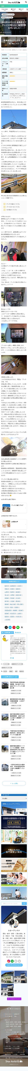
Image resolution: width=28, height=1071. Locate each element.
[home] (13, 658)
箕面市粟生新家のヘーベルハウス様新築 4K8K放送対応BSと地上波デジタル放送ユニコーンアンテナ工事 (17, 749)
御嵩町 (15, 610)
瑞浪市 (7, 616)
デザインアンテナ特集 (11, 1032)
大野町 (12, 595)
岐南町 (18, 592)
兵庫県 (7, 1026)
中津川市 (18, 616)
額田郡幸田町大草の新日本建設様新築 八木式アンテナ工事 (17, 701)
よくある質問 (16, 1048)
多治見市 (13, 613)
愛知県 (7, 1022)
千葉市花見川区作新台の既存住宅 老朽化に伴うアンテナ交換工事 (17, 732)
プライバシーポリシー (10, 1052)
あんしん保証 (16, 1046)
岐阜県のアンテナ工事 (7, 667)
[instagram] (11, 658)
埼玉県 (7, 1024)
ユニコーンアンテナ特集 (11, 1034)
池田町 (7, 598)
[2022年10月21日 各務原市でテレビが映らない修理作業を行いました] (10, 627)
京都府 (11, 1026)
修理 (16, 671)
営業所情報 (22, 1054)
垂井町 (18, 601)
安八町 (7, 595)
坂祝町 (7, 613)
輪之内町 (13, 604)
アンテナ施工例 (8, 1016)
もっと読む (15, 783)
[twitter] (6, 627)
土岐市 (19, 613)
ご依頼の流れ (8, 1046)
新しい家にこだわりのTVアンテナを (14, 1058)
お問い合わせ (20, 1052)
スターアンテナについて (14, 965)
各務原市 (13, 586)
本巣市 (12, 589)
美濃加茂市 (8, 610)
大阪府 (20, 1024)
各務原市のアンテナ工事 (17, 664)
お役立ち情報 (8, 1048)
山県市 (7, 592)
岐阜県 (11, 1022)
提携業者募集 (8, 1054)
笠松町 (12, 598)
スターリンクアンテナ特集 (12, 1036)
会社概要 (15, 1054)
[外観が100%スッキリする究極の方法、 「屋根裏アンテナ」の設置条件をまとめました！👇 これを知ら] (7, 990)
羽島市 (7, 589)
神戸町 (7, 601)
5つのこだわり (8, 1014)
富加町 (21, 610)
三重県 (15, 1022)
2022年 (5, 671)
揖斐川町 (18, 595)
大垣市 (19, 586)
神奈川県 (12, 1024)
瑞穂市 (18, 589)
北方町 (18, 598)
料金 (15, 1016)
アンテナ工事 (6, 664)
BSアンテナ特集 (20, 1032)
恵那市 (12, 616)
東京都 (23, 1022)
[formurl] (15, 961)
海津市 (12, 592)
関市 (11, 607)
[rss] (12, 961)
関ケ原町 (20, 604)
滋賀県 (19, 1026)
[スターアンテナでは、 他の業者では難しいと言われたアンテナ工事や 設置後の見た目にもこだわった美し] (7, 977)
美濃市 (16, 607)
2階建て (11, 671)
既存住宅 (22, 671)
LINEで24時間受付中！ (16, 1008)
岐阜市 (7, 586)
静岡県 (19, 1022)
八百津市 (7, 619)
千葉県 (16, 1024)
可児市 (7, 607)
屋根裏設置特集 (21, 1034)
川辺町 (12, 601)
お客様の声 (16, 1014)
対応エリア (7, 1020)
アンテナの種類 (8, 1030)
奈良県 (15, 1026)
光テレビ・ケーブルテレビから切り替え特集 (16, 1038)
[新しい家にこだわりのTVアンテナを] (14, 2)
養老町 (7, 604)
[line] (17, 627)
